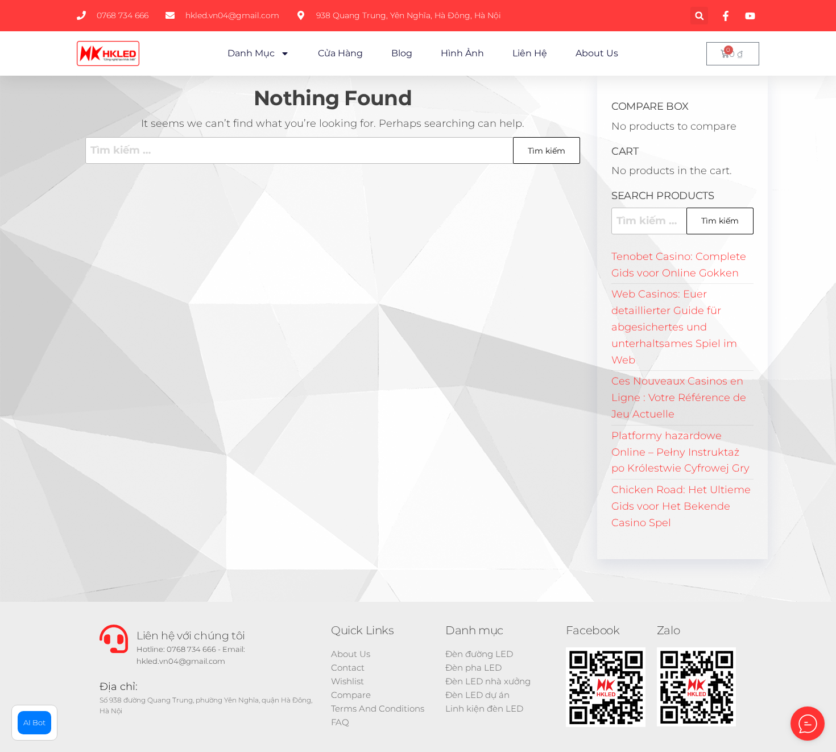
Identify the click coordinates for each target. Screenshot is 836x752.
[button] (699, 15)
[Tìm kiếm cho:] (332, 150)
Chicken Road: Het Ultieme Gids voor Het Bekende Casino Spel (681, 506)
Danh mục (251, 53)
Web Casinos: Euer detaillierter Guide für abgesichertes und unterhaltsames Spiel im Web (674, 327)
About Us (597, 53)
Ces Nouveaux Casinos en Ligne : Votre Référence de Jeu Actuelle (678, 397)
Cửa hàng (340, 53)
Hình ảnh (462, 53)
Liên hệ (529, 53)
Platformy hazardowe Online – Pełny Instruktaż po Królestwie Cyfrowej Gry (680, 452)
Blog (401, 53)
